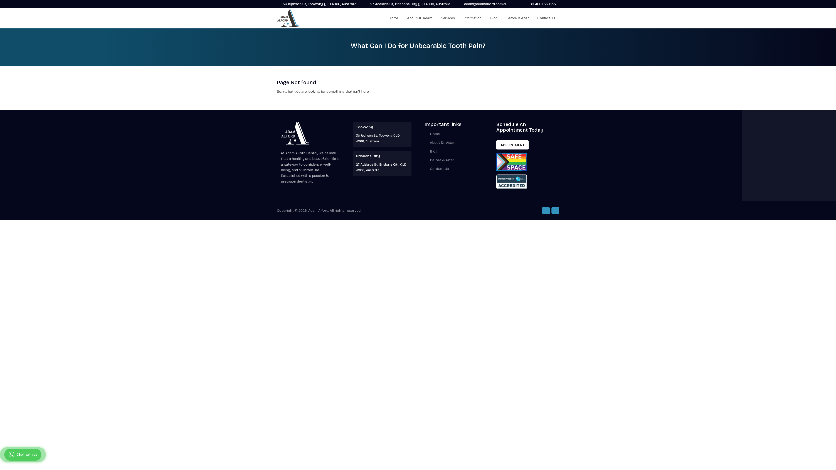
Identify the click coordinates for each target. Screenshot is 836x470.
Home (393, 18)
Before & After (517, 18)
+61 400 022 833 (542, 4)
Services (448, 18)
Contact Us (546, 18)
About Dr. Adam (419, 18)
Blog (494, 18)
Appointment (512, 145)
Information (472, 18)
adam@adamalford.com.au (485, 4)
